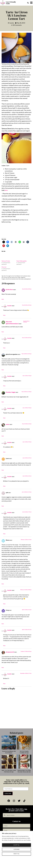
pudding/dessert (27, 279)
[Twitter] (19, 801)
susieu (7, 424)
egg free (10, 276)
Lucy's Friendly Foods (11, 3)
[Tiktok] (24, 801)
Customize (16, 849)
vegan (19, 277)
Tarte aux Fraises (6, 261)
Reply (3, 299)
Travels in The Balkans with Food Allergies (9, 752)
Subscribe (8, 793)
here (6, 190)
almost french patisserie (11, 279)
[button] (28, 2)
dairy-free (6, 276)
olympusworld (10, 652)
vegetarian (23, 277)
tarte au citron (15, 277)
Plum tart (4, 267)
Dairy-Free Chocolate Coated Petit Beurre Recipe (9, 771)
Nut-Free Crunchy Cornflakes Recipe (24, 752)
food (13, 276)
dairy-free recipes (20, 279)
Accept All (16, 845)
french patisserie (23, 276)
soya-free (9, 277)
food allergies (17, 276)
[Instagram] (14, 801)
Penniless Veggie (10, 392)
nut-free (5, 277)
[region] (16, 844)
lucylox (9, 305)
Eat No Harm (9, 289)
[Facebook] (9, 801)
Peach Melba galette (21, 261)
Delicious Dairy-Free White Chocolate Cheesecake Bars (24, 771)
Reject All (16, 853)
